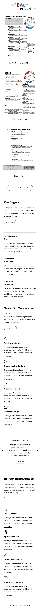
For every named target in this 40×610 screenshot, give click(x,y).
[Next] (37, 451)
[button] (30, 8)
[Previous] (3, 451)
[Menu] (35, 9)
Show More (8, 356)
